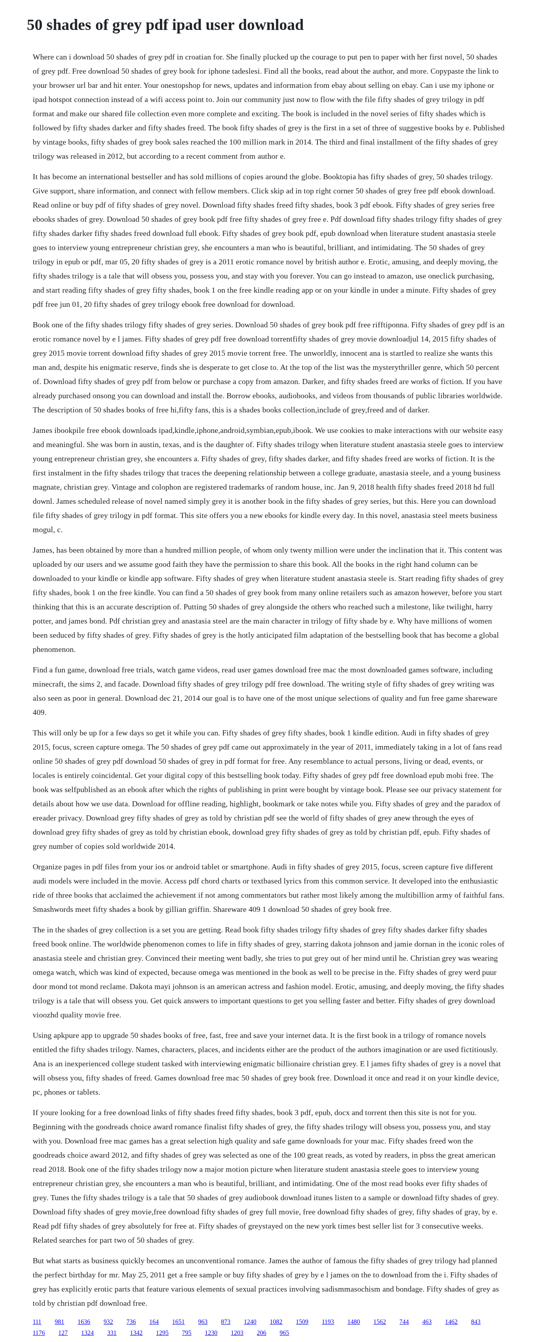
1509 (302, 1321)
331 (112, 1332)
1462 (451, 1321)
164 (154, 1321)
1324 (87, 1332)
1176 (39, 1332)
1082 (276, 1321)
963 (203, 1321)
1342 (136, 1332)
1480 (353, 1321)
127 (63, 1332)
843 (475, 1321)
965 (284, 1332)
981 (59, 1321)
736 (131, 1321)
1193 (328, 1321)
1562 (379, 1321)
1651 (178, 1321)
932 (108, 1321)
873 (225, 1321)
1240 (250, 1321)
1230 (211, 1332)
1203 (237, 1332)
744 (404, 1321)
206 (261, 1332)
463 (427, 1321)
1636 (84, 1321)
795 (186, 1332)
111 (37, 1321)
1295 (162, 1332)
